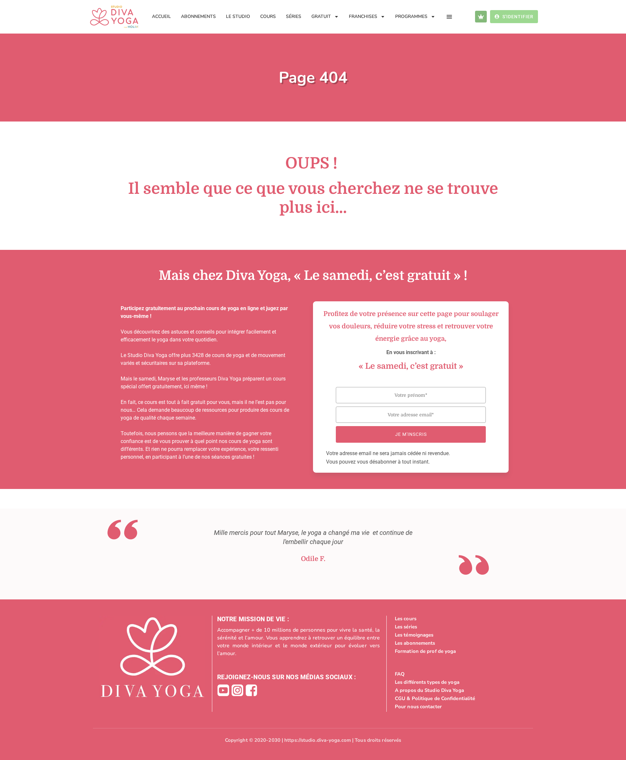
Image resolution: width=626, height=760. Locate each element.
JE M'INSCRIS (411, 434)
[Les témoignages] (459, 635)
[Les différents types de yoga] (459, 682)
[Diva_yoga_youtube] (223, 690)
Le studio (238, 16)
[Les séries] (459, 627)
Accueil (161, 16)
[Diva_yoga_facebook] (251, 690)
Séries (293, 16)
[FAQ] (459, 674)
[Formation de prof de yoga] (459, 651)
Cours (268, 16)
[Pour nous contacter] (459, 707)
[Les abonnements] (459, 643)
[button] (449, 16)
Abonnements (198, 16)
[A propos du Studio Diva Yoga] (459, 690)
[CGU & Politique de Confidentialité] (459, 698)
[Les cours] (459, 619)
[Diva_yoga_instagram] (237, 690)
